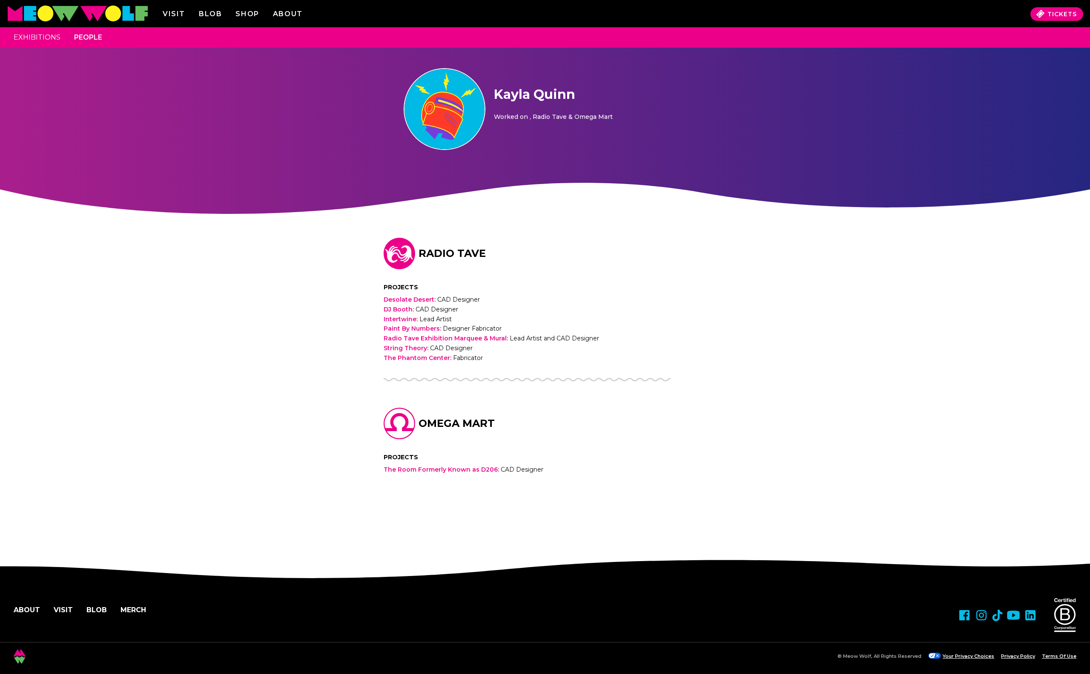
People (88, 37)
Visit (174, 14)
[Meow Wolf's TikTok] (997, 615)
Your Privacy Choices (968, 656)
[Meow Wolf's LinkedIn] (1030, 615)
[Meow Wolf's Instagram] (981, 615)
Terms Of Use (1059, 656)
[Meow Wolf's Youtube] (1013, 615)
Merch (133, 610)
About (27, 610)
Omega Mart (457, 423)
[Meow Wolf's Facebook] (964, 615)
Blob (210, 14)
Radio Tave (452, 253)
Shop (247, 14)
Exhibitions (37, 37)
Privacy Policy (1018, 656)
